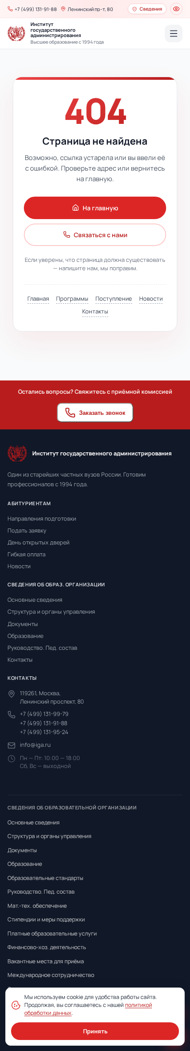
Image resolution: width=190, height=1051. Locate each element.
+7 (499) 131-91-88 (43, 723)
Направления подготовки (42, 518)
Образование (25, 636)
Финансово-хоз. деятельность (47, 947)
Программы (72, 298)
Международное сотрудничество (51, 975)
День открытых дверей (38, 542)
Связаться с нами (100, 235)
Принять (95, 1031)
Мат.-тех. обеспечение (37, 905)
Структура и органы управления (51, 611)
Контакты (95, 311)
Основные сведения (35, 600)
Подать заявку (27, 530)
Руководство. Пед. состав (42, 648)
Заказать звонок (102, 413)
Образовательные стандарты (45, 878)
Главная (38, 298)
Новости (151, 298)
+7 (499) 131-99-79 (44, 714)
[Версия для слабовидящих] (176, 9)
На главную (100, 208)
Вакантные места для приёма (46, 961)
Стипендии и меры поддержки (46, 919)
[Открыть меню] (173, 33)
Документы (23, 624)
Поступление (113, 298)
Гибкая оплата (27, 554)
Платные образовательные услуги (52, 933)
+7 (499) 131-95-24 (44, 732)
